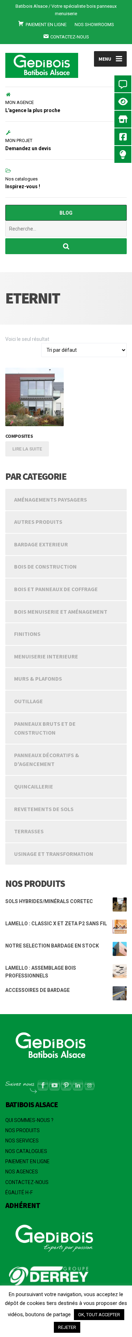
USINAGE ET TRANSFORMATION (53, 853)
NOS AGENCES (21, 1172)
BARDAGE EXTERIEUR (41, 544)
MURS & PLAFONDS (38, 678)
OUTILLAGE (28, 701)
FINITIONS (27, 633)
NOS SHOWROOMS (94, 24)
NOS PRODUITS (22, 1130)
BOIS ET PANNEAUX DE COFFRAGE (56, 589)
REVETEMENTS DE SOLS (44, 808)
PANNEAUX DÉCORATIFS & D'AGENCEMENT (46, 760)
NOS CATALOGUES (26, 1151)
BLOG (66, 213)
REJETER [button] (67, 1327)
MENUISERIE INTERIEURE (46, 656)
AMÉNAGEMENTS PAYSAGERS (50, 499)
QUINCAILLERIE (33, 786)
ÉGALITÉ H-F (19, 1192)
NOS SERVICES (22, 1140)
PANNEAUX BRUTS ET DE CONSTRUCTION (45, 728)
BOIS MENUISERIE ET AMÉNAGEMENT (60, 611)
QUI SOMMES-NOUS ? (29, 1120)
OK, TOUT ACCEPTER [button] (99, 1314)
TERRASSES (29, 831)
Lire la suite (27, 449)
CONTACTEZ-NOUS (27, 1182)
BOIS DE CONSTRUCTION (45, 566)
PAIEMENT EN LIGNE (27, 1161)
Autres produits (38, 521)
